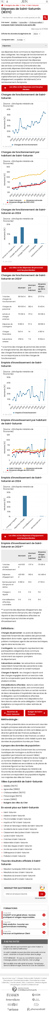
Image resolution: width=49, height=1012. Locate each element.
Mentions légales (41, 982)
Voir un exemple (40, 898)
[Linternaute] (12, 1000)
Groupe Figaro (15, 984)
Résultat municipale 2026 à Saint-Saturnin (22, 869)
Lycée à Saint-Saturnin (13, 836)
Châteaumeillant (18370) (14, 792)
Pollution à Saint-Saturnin (15, 856)
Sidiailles (14, 22)
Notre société (28, 978)
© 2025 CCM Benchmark (30, 984)
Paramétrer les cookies (37, 980)
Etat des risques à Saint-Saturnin (18, 846)
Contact (44, 978)
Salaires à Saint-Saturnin (14, 816)
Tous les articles (15, 982)
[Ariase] (12, 1009)
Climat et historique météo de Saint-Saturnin (23, 826)
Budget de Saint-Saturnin (35, 713)
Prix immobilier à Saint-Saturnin (17, 819)
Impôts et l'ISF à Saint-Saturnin (17, 822)
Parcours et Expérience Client (16, 932)
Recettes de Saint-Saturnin (13, 713)
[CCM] (36, 995)
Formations (10, 908)
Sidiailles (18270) (11, 786)
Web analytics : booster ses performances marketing (15, 924)
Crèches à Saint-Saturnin (15, 839)
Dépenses (6, 46)
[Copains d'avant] (12, 1004)
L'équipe (20, 978)
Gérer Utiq (5, 982)
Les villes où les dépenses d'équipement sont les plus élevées (26, 537)
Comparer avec (7, 39)
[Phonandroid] (36, 1009)
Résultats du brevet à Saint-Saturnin (19, 876)
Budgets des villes (12, 5)
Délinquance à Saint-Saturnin (16, 852)
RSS (23, 982)
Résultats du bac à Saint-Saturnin (18, 872)
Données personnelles (21, 980)
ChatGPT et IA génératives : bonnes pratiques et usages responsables (19, 915)
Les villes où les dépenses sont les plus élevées (26, 88)
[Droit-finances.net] (36, 999)
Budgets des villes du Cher (16, 803)
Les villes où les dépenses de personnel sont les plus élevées (26, 269)
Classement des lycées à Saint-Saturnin (21, 832)
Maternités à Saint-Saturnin (16, 842)
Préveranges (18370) (13, 796)
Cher (23, 5)
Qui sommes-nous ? (9, 978)
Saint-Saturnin (33, 5)
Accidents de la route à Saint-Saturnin (20, 829)
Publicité (37, 978)
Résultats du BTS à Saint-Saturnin (18, 879)
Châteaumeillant (36, 22)
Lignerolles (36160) (12, 789)
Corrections (30, 982)
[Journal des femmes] (12, 995)
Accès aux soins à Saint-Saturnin (18, 849)
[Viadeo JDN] (36, 1004)
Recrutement (8, 980)
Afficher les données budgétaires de (16, 34)
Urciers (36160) (10, 799)
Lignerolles (23, 22)
